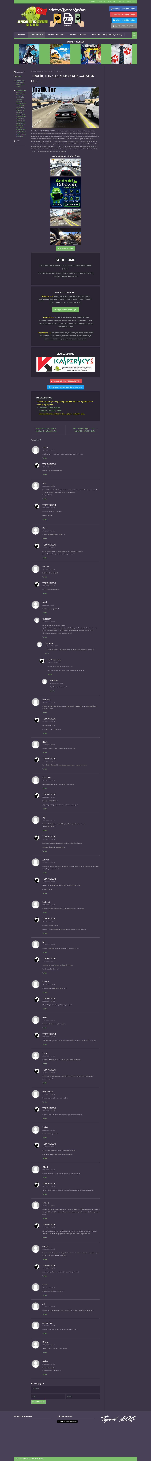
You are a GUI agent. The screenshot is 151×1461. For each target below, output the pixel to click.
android (18, 90)
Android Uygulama (56, 35)
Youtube (57, 408)
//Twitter (121, 1)
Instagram (43, 411)
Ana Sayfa (20, 35)
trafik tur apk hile (21, 123)
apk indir (18, 94)
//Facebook (111, 1)
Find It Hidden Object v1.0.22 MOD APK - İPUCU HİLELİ (84, 430)
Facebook (43, 408)
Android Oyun (36, 35)
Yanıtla (44, 458)
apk (23, 92)
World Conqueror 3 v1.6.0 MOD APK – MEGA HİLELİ (46, 430)
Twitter (50, 408)
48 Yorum (19, 76)
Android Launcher (78, 35)
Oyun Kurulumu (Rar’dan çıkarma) (107, 35)
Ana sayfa (92, 1)
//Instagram (130, 1)
